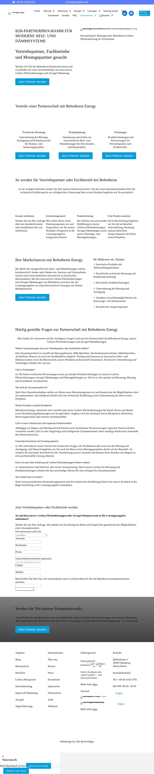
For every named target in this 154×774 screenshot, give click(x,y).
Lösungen (92, 11)
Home (37, 11)
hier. (95, 684)
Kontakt (65, 15)
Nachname (21, 545)
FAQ (74, 15)
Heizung (47, 11)
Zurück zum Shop (38, 765)
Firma (18, 551)
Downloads (53, 15)
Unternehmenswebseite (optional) (33, 558)
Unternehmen (86, 15)
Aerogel (77, 11)
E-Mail (19, 565)
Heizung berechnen (144, 13)
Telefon (19, 572)
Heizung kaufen (110, 11)
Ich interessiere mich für (28, 531)
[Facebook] (131, 13)
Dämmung (63, 11)
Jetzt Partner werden (32, 81)
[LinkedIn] (124, 13)
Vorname (20, 538)
